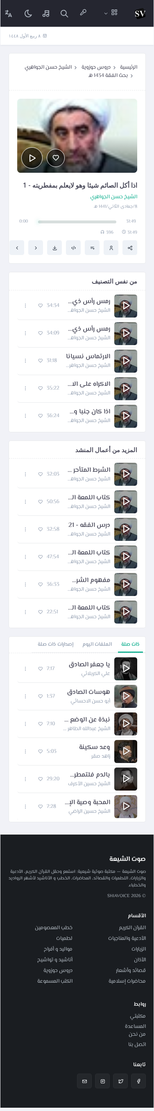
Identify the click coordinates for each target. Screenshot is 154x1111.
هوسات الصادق (88, 693)
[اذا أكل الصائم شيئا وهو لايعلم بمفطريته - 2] (16, 247)
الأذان (140, 960)
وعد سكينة (94, 748)
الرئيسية (128, 67)
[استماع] (32, 158)
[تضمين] (73, 247)
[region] (77, 737)
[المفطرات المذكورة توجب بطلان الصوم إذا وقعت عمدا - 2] (35, 247)
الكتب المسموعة (54, 981)
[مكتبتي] (46, 13)
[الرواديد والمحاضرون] (83, 13)
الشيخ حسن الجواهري (48, 67)
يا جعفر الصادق (89, 665)
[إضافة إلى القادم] (92, 247)
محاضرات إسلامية (127, 981)
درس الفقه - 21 (89, 526)
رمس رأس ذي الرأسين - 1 (89, 302)
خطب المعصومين (53, 928)
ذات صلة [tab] (130, 644)
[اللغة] (8, 13)
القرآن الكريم (132, 928)
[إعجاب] (56, 158)
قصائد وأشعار (131, 971)
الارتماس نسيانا (88, 357)
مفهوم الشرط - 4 (89, 581)
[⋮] (25, 305)
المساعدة (135, 1027)
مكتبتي (138, 1016)
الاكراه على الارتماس (89, 385)
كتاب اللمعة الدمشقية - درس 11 (88, 608)
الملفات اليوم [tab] (97, 644)
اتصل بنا (137, 1045)
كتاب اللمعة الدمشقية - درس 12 (89, 498)
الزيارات (138, 949)
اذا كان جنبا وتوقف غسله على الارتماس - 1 (89, 412)
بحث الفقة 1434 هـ (108, 76)
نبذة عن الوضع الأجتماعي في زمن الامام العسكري (86, 720)
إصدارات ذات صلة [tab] (55, 644)
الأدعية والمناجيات (127, 939)
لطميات (64, 939)
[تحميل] (54, 247)
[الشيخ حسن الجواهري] (111, 247)
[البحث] (64, 13)
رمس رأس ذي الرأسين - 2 (89, 329)
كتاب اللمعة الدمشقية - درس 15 (88, 553)
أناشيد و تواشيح (54, 960)
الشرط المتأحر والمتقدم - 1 (89, 470)
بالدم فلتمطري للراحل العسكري (89, 775)
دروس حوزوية (96, 67)
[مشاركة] (129, 247)
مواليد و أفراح (58, 949)
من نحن (137, 1034)
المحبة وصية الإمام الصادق (87, 803)
